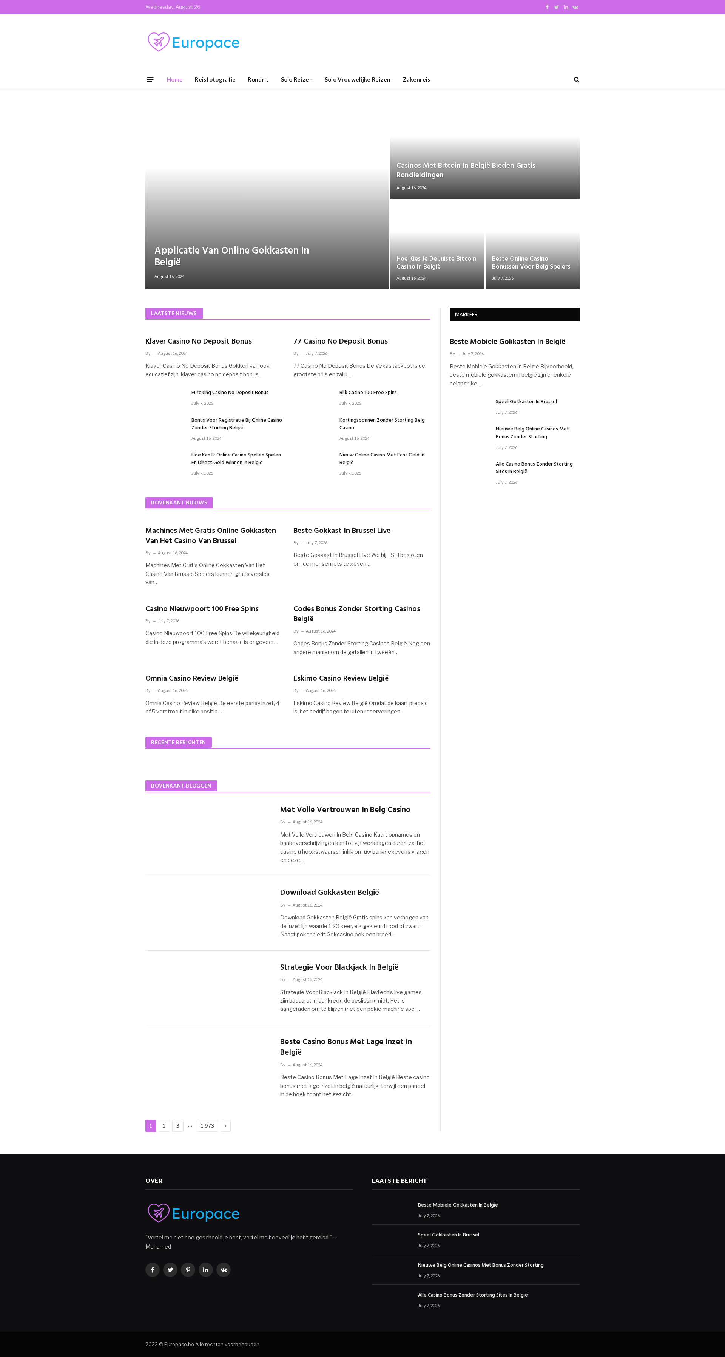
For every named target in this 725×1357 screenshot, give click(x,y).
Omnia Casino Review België (192, 679)
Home (175, 79)
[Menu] (150, 79)
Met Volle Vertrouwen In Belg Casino (345, 810)
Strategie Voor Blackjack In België (339, 967)
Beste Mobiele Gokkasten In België (508, 342)
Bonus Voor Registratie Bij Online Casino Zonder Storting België (236, 424)
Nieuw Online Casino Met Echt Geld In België (381, 459)
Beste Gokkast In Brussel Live (341, 531)
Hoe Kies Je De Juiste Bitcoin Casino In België (436, 263)
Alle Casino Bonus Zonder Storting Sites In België (534, 468)
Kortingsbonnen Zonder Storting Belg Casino (382, 424)
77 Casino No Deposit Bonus (340, 342)
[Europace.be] (192, 42)
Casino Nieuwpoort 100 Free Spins (202, 609)
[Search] (576, 79)
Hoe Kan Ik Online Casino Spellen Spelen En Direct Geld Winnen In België (236, 459)
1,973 (207, 1126)
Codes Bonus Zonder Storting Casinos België (356, 614)
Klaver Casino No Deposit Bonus (198, 342)
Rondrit (258, 79)
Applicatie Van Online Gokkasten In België (231, 257)
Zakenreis (416, 79)
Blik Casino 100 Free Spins (368, 393)
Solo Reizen (297, 79)
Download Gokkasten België (329, 893)
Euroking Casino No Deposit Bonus (229, 393)
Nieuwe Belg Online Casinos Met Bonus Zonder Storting (532, 433)
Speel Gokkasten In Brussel (526, 402)
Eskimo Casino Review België (341, 679)
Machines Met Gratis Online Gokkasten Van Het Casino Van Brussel (210, 536)
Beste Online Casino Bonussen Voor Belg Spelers (531, 263)
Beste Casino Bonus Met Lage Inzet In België (346, 1047)
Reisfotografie (215, 79)
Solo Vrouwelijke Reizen (358, 79)
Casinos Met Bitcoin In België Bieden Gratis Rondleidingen (465, 170)
